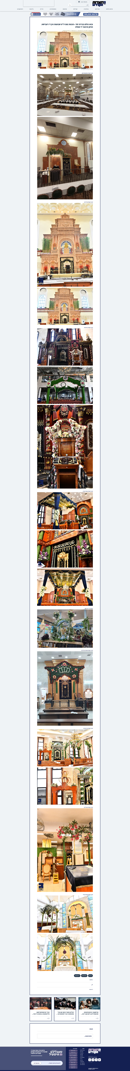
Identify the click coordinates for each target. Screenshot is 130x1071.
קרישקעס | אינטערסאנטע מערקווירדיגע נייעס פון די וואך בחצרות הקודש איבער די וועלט (89, 1013)
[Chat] (89, 1059)
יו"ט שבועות (77, 975)
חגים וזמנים (84, 975)
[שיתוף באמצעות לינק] (92, 984)
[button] (83, 1063)
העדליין (90, 975)
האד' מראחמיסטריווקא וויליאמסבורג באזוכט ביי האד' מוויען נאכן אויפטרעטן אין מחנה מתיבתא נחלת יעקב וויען (41, 1013)
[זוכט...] (70, 5)
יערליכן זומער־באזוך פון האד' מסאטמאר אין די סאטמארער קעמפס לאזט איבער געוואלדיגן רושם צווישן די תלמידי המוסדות (65, 1013)
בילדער (91, 979)
